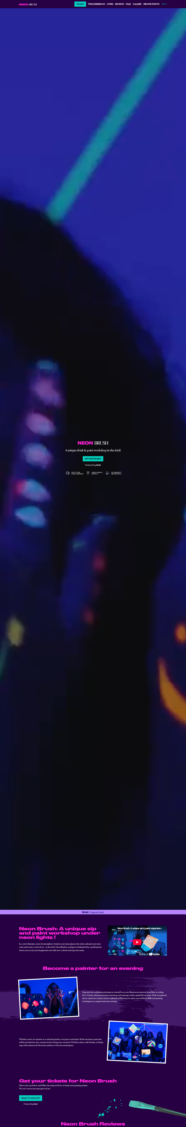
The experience (96, 4)
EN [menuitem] (163, 4)
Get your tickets (93, 458)
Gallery (137, 4)
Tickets (80, 4)
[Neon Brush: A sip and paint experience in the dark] (28, 4)
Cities (110, 4)
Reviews (119, 4)
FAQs (128, 4)
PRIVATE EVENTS (151, 4)
